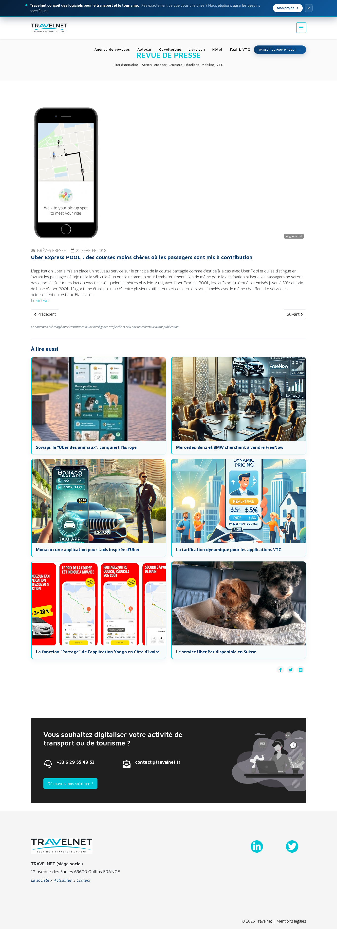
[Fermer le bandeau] (309, 8)
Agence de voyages (112, 49)
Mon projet (285, 8)
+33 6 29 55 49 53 (75, 762)
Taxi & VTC (239, 49)
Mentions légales (291, 921)
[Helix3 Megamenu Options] (301, 27)
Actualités (63, 880)
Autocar (144, 49)
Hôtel (217, 49)
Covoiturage (170, 49)
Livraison (197, 49)
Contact (83, 880)
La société (40, 880)
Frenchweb (41, 300)
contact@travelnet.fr (158, 762)
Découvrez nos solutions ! (70, 783)
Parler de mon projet (277, 49)
